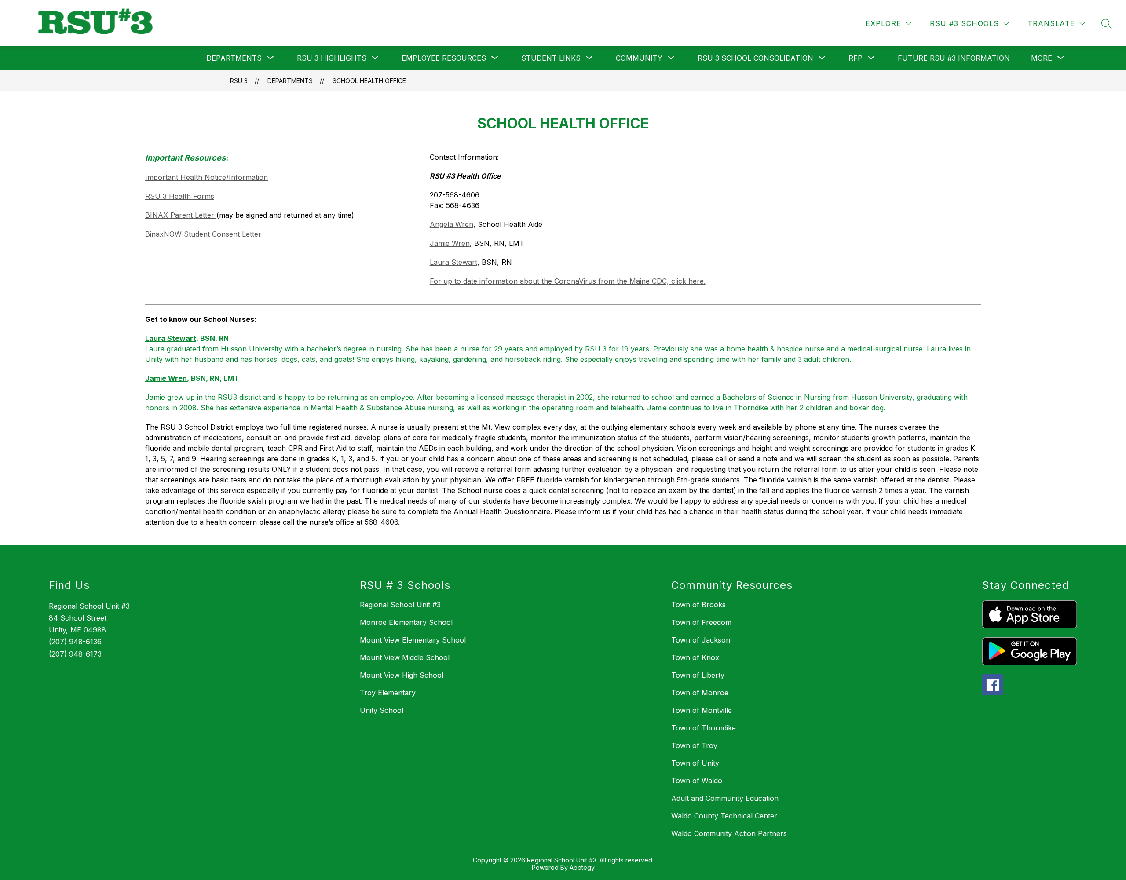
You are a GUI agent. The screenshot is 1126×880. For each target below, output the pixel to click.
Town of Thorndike (703, 727)
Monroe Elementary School (406, 622)
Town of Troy (694, 745)
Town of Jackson (700, 639)
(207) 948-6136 (75, 641)
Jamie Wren (450, 243)
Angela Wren (451, 224)
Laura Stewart (453, 262)
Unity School (381, 710)
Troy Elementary (388, 692)
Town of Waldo (696, 780)
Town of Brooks (698, 604)
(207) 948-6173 (75, 654)
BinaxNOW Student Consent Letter (203, 234)
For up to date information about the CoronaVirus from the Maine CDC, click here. (568, 281)
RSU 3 (239, 80)
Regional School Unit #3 (400, 604)
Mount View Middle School (405, 657)
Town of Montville (701, 710)
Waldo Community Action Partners (729, 833)
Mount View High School (401, 675)
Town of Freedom (701, 622)
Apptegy (582, 867)
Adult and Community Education (725, 798)
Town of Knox (695, 657)
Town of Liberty (697, 675)
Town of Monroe (699, 692)
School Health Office (369, 80)
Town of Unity (695, 763)
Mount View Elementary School (413, 639)
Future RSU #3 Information (954, 58)
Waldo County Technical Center (724, 815)
